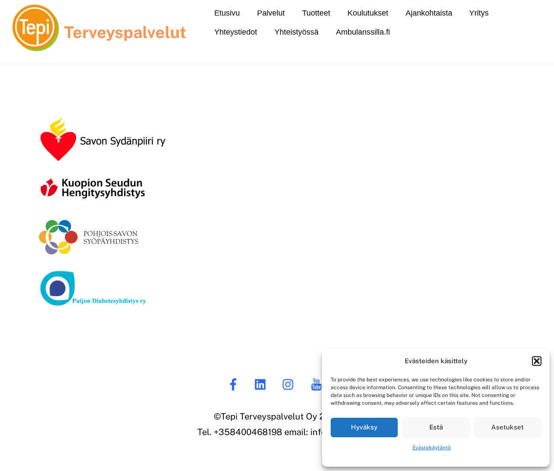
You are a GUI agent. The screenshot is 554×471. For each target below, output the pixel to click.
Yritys (479, 13)
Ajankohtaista (429, 13)
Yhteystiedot (235, 32)
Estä (436, 427)
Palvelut (271, 13)
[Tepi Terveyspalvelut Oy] (36, 38)
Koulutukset (368, 13)
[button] (536, 361)
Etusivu (227, 13)
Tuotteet (316, 13)
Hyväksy (364, 427)
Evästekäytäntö (431, 448)
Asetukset (507, 427)
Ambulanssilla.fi (363, 32)
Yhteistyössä (296, 32)
